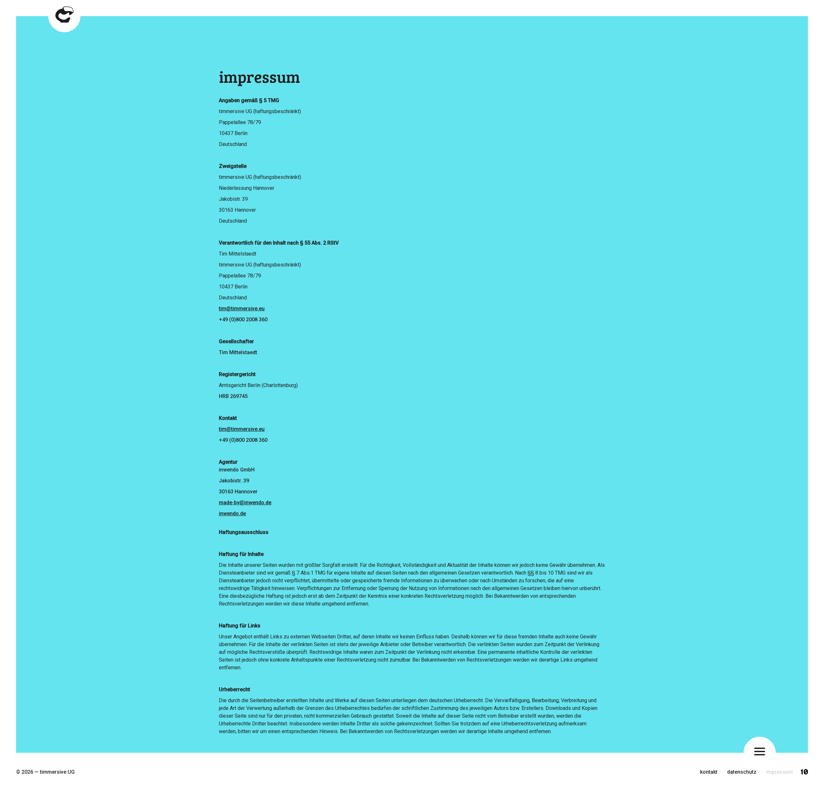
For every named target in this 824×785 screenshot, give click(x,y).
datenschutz (741, 772)
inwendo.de (232, 513)
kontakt (708, 772)
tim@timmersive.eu (242, 308)
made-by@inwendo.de (245, 502)
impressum (779, 772)
